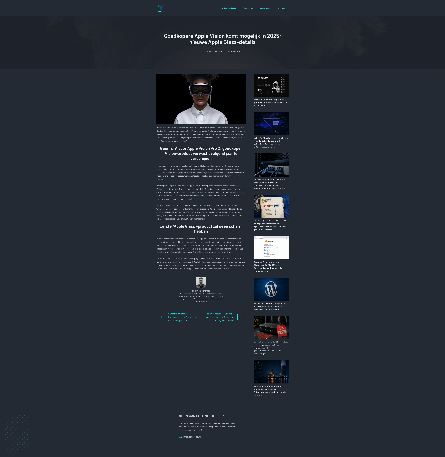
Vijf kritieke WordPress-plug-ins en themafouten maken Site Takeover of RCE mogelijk (270, 306)
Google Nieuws (265, 8)
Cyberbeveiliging (229, 8)
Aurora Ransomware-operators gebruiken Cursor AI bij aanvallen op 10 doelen (270, 102)
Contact (281, 8)
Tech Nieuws (248, 8)
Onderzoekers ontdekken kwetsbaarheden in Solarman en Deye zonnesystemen (182, 317)
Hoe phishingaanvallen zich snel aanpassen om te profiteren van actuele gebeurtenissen (220, 317)
